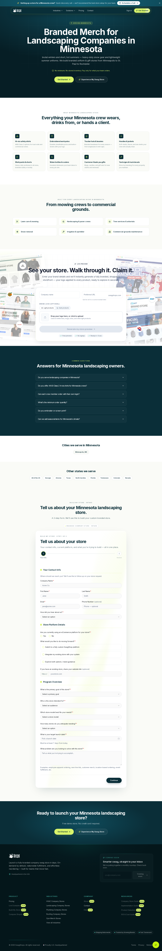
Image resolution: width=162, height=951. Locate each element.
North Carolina (81, 478)
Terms (133, 945)
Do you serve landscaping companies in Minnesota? (59, 377)
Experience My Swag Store (92, 79)
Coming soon (140, 875)
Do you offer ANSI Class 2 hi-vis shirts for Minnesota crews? (62, 386)
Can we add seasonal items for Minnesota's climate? (59, 419)
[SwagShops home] (14, 856)
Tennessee (104, 478)
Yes (44, 636)
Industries (57, 11)
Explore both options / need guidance (60, 662)
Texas (68, 478)
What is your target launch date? (53, 734)
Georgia (48, 478)
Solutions (69, 11)
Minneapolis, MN (81, 452)
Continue (114, 780)
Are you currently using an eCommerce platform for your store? (65, 632)
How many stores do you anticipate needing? (58, 724)
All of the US (36, 478)
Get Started (63, 79)
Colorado (116, 478)
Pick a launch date (49, 739)
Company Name (47, 581)
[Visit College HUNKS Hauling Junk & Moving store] (10, 294)
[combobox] (81, 616)
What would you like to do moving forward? (58, 641)
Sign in (129, 11)
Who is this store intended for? (52, 701)
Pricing (81, 11)
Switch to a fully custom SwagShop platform (62, 647)
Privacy (141, 945)
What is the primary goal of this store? (55, 689)
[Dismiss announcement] (159, 3)
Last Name (86, 591)
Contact (90, 11)
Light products (49, 308)
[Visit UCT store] (152, 298)
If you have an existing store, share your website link (65, 669)
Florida (93, 478)
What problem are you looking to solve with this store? (62, 749)
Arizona (58, 478)
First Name (45, 591)
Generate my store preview (79, 329)
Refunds (150, 945)
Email (42, 602)
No (53, 636)
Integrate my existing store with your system (62, 654)
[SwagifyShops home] (17, 10)
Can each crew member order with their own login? (58, 394)
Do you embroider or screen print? (52, 411)
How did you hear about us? (51, 612)
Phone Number (92, 602)
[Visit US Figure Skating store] (136, 261)
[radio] (41, 636)
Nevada (128, 478)
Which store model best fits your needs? (56, 712)
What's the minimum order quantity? (52, 402)
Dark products (64, 308)
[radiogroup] (81, 636)
